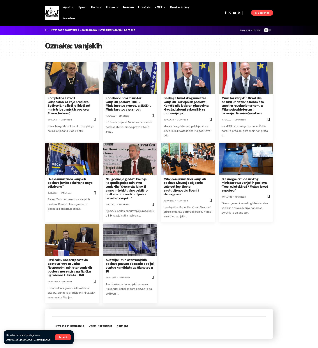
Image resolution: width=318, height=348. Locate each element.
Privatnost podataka (19, 339)
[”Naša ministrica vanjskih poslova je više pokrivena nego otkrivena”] (72, 159)
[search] (246, 13)
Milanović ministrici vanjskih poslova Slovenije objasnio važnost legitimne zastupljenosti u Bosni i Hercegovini (185, 187)
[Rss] (239, 13)
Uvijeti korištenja (110, 30)
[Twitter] (229, 13)
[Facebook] (225, 13)
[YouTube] (234, 13)
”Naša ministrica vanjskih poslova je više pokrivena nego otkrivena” (70, 183)
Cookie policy (42, 339)
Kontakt (129, 30)
